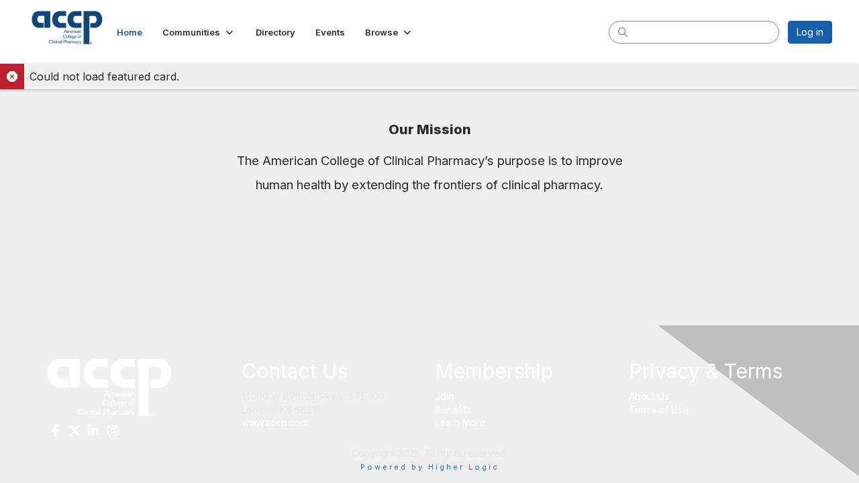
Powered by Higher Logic (429, 467)
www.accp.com (275, 422)
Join (444, 396)
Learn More (460, 422)
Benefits (453, 409)
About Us (649, 396)
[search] (623, 31)
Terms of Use (659, 409)
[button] (199, 32)
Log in (810, 32)
